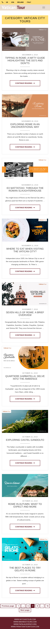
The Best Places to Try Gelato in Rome (25, 569)
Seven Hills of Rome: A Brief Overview (25, 313)
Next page (25, 610)
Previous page (8, 606)
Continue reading (23, 83)
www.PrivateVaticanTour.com (25, 626)
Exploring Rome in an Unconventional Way (25, 125)
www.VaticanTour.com (25, 619)
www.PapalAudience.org (25, 624)
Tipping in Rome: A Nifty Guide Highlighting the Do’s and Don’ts (25, 60)
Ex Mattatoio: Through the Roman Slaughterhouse (25, 189)
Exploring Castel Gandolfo (25, 440)
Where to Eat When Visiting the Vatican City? (25, 250)
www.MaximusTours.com (25, 622)
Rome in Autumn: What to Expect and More (25, 505)
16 (48, 606)
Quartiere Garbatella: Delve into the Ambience (25, 377)
